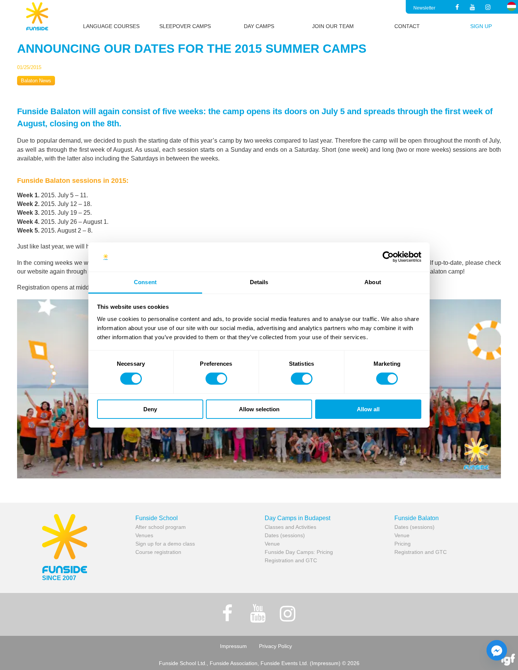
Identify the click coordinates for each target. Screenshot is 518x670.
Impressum (233, 646)
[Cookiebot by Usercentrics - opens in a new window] (388, 257)
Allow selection (259, 409)
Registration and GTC (291, 560)
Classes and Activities (290, 527)
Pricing (402, 544)
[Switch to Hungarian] (511, 6)
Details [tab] (259, 282)
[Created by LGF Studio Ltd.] (508, 660)
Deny (150, 409)
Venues (144, 535)
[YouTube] (472, 7)
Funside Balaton (416, 518)
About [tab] (372, 282)
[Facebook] (457, 7)
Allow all (368, 409)
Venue (272, 544)
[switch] (216, 379)
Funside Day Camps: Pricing (299, 552)
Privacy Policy (275, 646)
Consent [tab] (145, 282)
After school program (160, 527)
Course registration (158, 552)
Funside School (156, 518)
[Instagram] (488, 7)
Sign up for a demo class (165, 544)
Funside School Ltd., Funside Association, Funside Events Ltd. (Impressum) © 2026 (259, 663)
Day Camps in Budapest (297, 518)
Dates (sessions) (285, 535)
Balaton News (36, 80)
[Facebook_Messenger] (497, 650)
